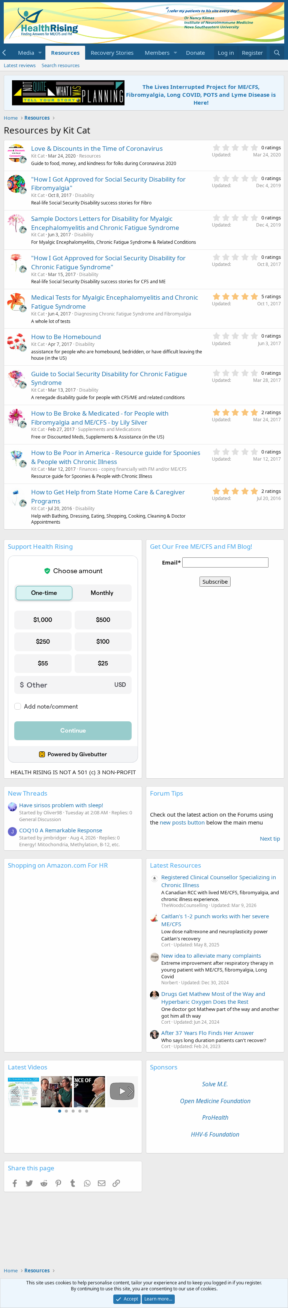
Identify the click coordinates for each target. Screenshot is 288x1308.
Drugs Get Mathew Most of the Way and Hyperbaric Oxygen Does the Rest (213, 997)
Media (26, 52)
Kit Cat (38, 156)
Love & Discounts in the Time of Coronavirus (97, 148)
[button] (40, 53)
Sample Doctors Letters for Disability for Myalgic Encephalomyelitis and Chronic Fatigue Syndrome (105, 223)
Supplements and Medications (109, 429)
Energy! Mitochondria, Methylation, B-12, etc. (69, 844)
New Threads (27, 793)
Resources (65, 52)
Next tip (270, 838)
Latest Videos (27, 1067)
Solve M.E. (215, 1084)
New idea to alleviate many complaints (211, 955)
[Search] (277, 53)
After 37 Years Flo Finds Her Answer (207, 1032)
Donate (195, 52)
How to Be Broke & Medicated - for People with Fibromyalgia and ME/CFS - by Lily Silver (100, 417)
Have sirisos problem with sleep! (61, 805)
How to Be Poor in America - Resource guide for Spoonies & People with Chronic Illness (115, 457)
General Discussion (40, 819)
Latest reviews (20, 65)
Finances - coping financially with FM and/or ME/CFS (133, 469)
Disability (84, 195)
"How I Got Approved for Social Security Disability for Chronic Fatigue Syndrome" (108, 262)
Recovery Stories (112, 52)
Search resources (61, 65)
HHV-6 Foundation (215, 1134)
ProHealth (215, 1117)
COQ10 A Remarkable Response (60, 830)
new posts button (183, 822)
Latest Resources (175, 865)
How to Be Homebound (66, 336)
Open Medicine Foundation (215, 1101)
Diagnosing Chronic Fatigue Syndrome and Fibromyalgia (132, 314)
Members (157, 52)
